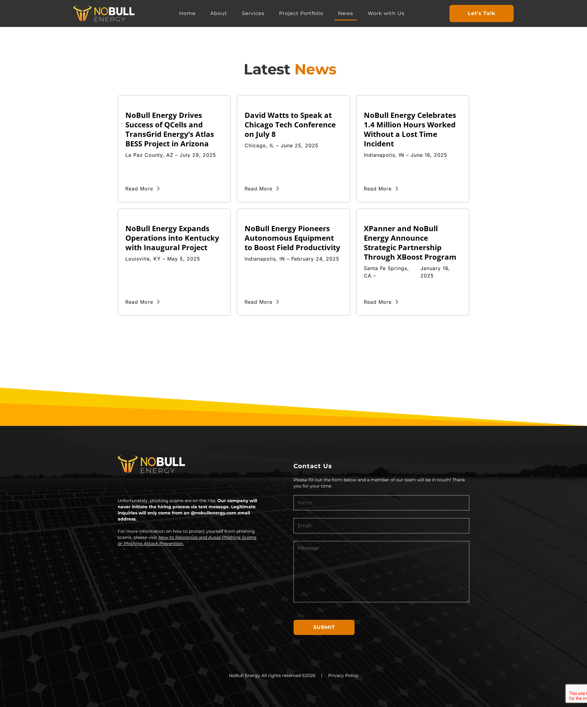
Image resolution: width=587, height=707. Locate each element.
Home (187, 13)
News (345, 13)
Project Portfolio (301, 13)
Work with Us (386, 13)
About (218, 13)
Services (253, 13)
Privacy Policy (343, 675)
